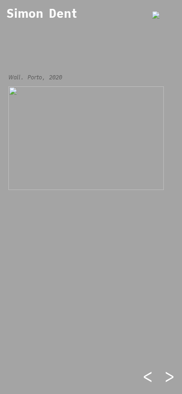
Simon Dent (42, 13)
